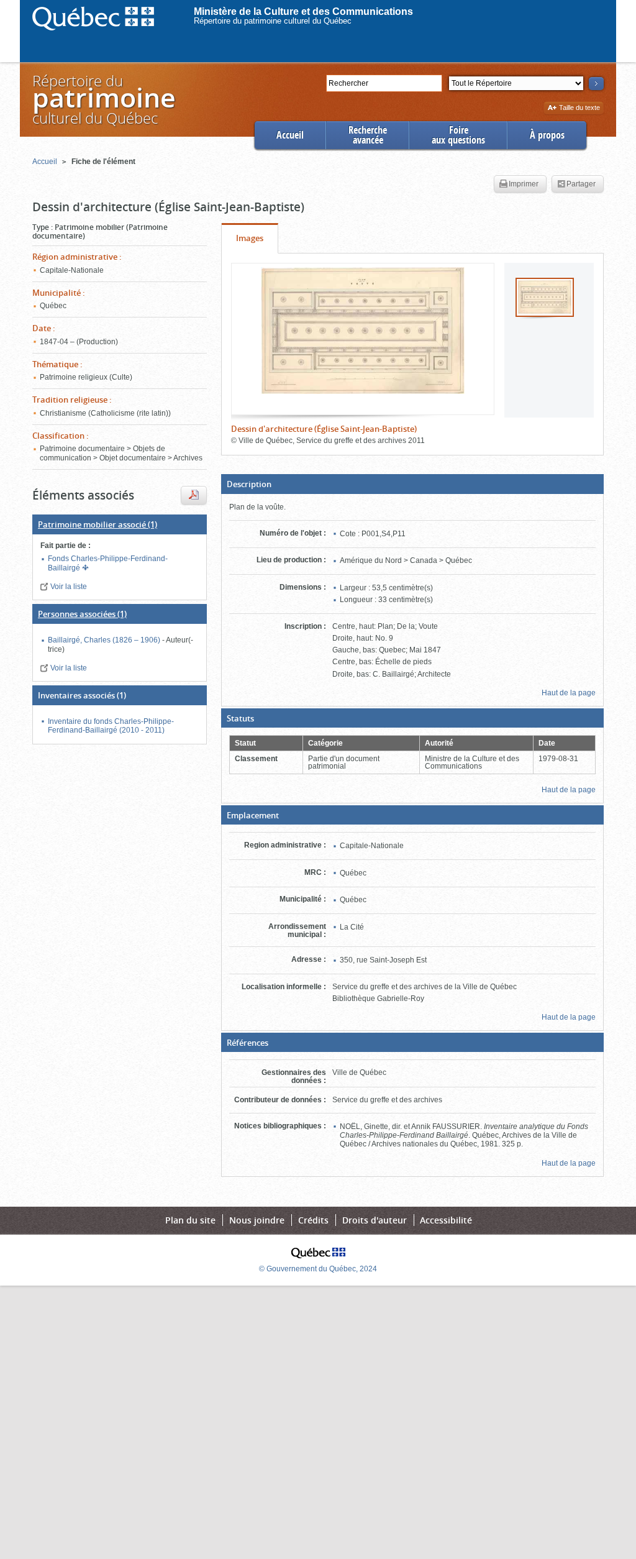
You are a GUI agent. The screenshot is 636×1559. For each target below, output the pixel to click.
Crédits (313, 1220)
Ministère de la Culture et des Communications (303, 11)
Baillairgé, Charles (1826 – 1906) (105, 640)
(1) (97, 524)
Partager (581, 184)
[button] (412, 484)
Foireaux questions (458, 135)
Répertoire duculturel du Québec (103, 99)
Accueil (290, 135)
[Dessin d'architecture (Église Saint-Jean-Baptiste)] (362, 330)
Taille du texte (579, 108)
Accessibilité (446, 1220)
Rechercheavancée (367, 135)
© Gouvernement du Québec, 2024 (318, 1268)
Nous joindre (256, 1220)
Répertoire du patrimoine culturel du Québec (273, 20)
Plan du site (190, 1220)
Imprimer (523, 184)
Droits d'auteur (374, 1220)
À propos (547, 135)
